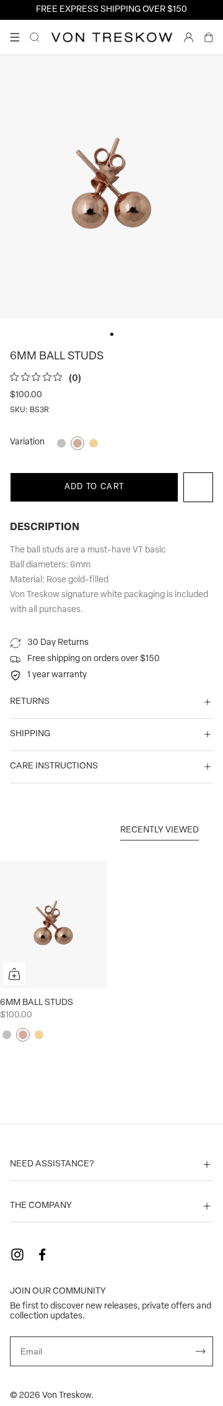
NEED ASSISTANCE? (52, 1164)
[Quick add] (14, 974)
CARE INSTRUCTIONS (54, 766)
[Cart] (209, 37)
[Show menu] (15, 37)
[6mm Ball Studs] (53, 924)
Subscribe (200, 1351)
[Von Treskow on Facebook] (42, 1254)
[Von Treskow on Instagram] (17, 1254)
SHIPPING (30, 734)
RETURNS (30, 701)
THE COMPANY (41, 1205)
